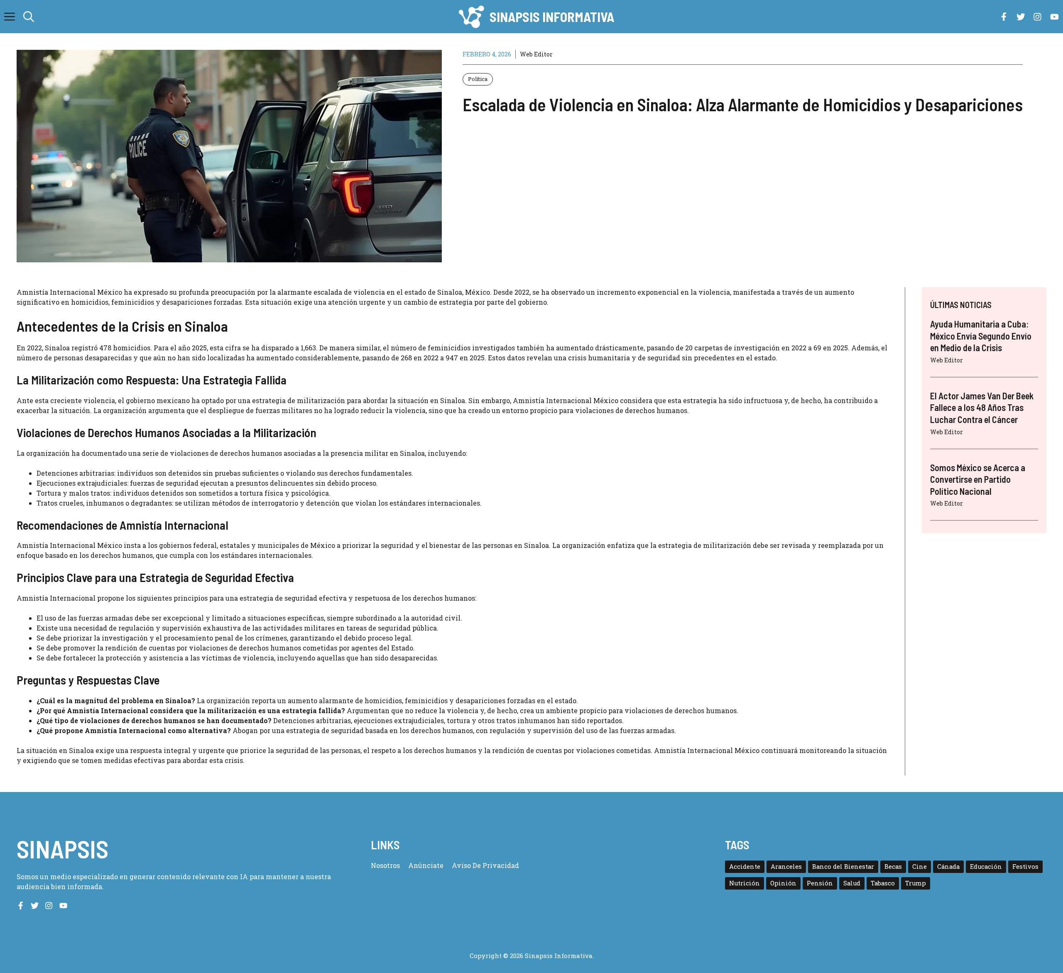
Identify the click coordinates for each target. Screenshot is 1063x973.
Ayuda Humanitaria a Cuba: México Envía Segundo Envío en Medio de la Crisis (980, 335)
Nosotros (385, 865)
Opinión (783, 883)
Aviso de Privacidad (485, 865)
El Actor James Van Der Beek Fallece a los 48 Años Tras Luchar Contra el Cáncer (982, 407)
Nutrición (744, 883)
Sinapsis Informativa (552, 16)
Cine (919, 866)
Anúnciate (425, 865)
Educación (986, 866)
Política (477, 79)
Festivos (1025, 866)
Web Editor (536, 54)
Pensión (820, 883)
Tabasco (883, 883)
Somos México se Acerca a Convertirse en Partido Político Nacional (977, 479)
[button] (28, 16)
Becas (893, 866)
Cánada (948, 866)
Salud (851, 883)
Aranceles (786, 866)
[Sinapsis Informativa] (471, 16)
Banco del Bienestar (843, 866)
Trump (915, 883)
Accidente (744, 866)
